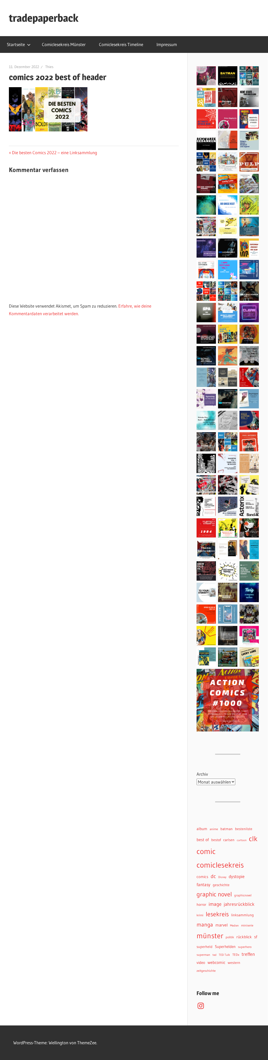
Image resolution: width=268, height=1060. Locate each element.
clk (253, 838)
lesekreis (217, 914)
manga (205, 924)
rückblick (244, 937)
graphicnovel (243, 895)
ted (214, 955)
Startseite (16, 44)
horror (201, 904)
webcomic (216, 962)
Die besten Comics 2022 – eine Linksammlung (54, 152)
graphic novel (214, 894)
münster (210, 935)
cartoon (242, 840)
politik (230, 937)
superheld (205, 947)
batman (226, 829)
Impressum (167, 44)
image (215, 904)
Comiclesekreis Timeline (121, 44)
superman (203, 955)
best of (203, 839)
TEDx (235, 955)
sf (255, 936)
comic (206, 851)
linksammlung (242, 915)
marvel (221, 925)
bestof (216, 840)
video (201, 962)
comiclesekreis (220, 865)
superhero (245, 947)
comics (202, 876)
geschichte (221, 885)
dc (213, 876)
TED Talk (224, 955)
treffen (248, 954)
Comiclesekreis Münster (64, 44)
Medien (234, 925)
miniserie (247, 925)
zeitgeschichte (206, 971)
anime (214, 829)
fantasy (203, 884)
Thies (49, 66)
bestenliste (243, 829)
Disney (222, 877)
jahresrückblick (239, 904)
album (202, 828)
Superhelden (225, 946)
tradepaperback (43, 18)
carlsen (228, 840)
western (234, 963)
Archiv (202, 774)
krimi (200, 915)
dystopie (236, 876)
